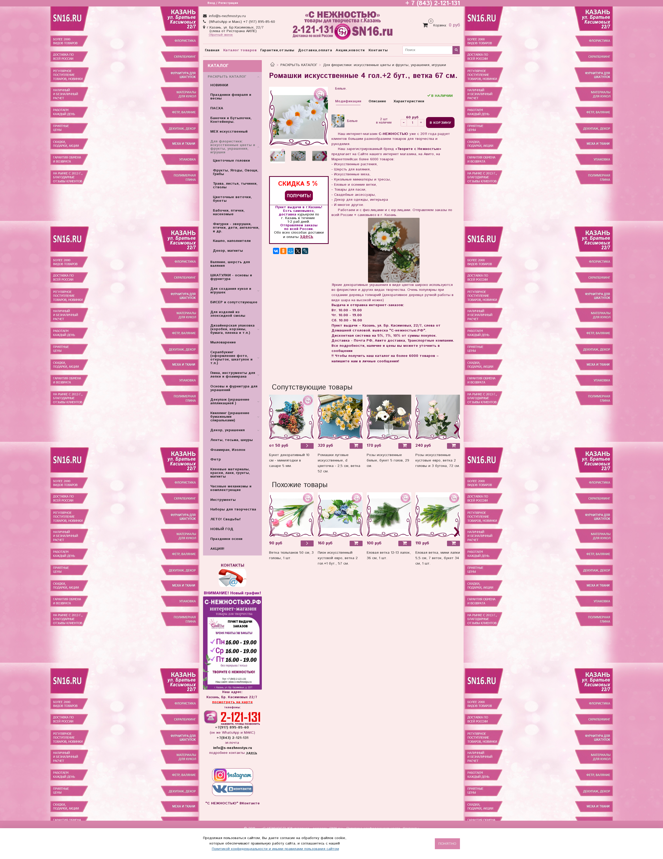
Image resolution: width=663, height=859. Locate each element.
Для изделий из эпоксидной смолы (227, 313)
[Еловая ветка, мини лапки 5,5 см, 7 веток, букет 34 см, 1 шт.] (437, 514)
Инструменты (223, 499)
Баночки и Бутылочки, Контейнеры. (230, 120)
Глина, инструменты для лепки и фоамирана (232, 374)
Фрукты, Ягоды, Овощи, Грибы (235, 172)
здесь (306, 236)
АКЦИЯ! (217, 548)
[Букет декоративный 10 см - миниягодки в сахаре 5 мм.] (291, 417)
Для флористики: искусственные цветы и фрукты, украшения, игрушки (384, 65)
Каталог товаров (240, 50)
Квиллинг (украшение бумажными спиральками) (229, 416)
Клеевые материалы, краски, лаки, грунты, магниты (230, 473)
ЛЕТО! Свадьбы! (225, 519)
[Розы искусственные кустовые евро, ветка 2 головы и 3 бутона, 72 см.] (437, 417)
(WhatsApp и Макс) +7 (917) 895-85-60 (241, 21)
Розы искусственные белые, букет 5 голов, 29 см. (388, 460)
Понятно (447, 843)
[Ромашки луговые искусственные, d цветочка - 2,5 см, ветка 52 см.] (340, 417)
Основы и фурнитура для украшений (233, 388)
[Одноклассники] (283, 251)
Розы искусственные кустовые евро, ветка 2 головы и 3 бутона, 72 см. (437, 460)
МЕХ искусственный (229, 131)
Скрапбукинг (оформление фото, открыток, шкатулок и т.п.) (231, 358)
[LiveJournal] (305, 251)
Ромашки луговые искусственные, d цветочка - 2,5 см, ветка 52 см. (339, 463)
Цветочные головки (231, 160)
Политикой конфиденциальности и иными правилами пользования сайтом (275, 848)
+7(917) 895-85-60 (232, 727)
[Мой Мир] (290, 251)
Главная (212, 50)
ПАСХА (216, 108)
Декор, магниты (228, 250)
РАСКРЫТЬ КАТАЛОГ (298, 65)
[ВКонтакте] (276, 251)
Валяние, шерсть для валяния (230, 263)
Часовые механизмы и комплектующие (230, 488)
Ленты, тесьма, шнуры (231, 440)
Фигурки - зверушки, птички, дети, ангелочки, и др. (236, 227)
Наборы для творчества (233, 509)
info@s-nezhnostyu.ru (227, 16)
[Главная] (272, 65)
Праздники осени (226, 539)
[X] (298, 251)
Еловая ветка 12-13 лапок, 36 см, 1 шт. (389, 555)
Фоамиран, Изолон (227, 449)
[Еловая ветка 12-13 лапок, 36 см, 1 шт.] (389, 514)
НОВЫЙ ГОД (221, 529)
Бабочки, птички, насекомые (228, 212)
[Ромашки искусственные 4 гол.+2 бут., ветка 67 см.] (298, 116)
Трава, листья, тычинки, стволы (235, 185)
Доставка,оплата (315, 50)
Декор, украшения (227, 430)
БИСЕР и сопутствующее (233, 302)
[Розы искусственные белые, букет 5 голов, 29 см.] (389, 417)
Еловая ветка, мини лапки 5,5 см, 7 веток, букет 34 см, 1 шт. (437, 558)
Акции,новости (350, 50)
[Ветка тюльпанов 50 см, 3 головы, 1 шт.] (291, 514)
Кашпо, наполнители (232, 240)
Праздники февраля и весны (230, 96)
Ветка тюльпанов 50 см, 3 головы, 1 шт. (291, 555)
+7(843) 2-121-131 (232, 737)
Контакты (378, 50)
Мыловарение (223, 342)
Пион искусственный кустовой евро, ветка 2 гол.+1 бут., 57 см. (338, 558)
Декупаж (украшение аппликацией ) (229, 401)
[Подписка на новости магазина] (299, 196)
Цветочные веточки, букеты (232, 198)
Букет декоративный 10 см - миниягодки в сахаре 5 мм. (289, 460)
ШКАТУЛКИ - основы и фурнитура (231, 277)
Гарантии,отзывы (277, 50)
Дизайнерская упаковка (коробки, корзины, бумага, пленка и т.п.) (232, 329)
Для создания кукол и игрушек (230, 290)
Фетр (215, 459)
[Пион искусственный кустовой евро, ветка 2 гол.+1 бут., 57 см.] (340, 514)
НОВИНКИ (219, 85)
